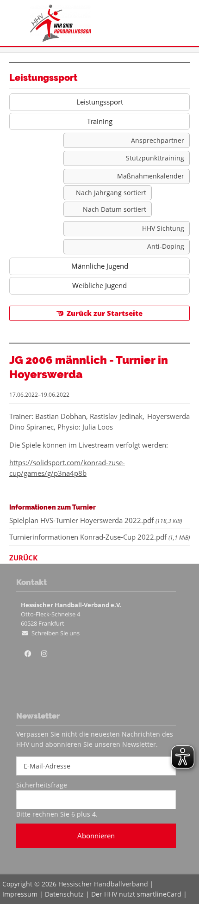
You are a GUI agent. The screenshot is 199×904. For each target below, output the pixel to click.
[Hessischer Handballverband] (60, 38)
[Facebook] (28, 654)
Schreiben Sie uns (55, 633)
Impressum (19, 894)
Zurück (23, 557)
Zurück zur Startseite (105, 313)
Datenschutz (64, 894)
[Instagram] (44, 654)
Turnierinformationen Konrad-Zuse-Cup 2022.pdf (99, 536)
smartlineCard (159, 894)
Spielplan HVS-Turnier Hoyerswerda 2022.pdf (95, 520)
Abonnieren (96, 835)
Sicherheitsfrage (41, 785)
